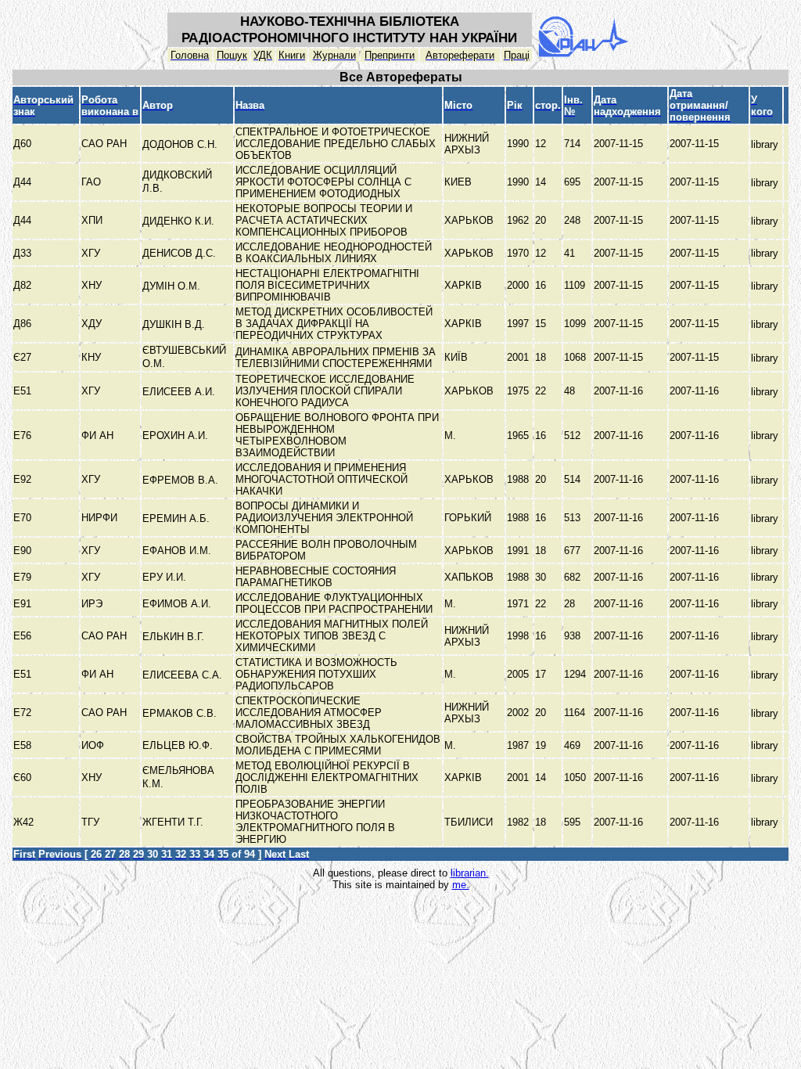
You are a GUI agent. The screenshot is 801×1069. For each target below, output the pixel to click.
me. (460, 885)
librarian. (470, 873)
